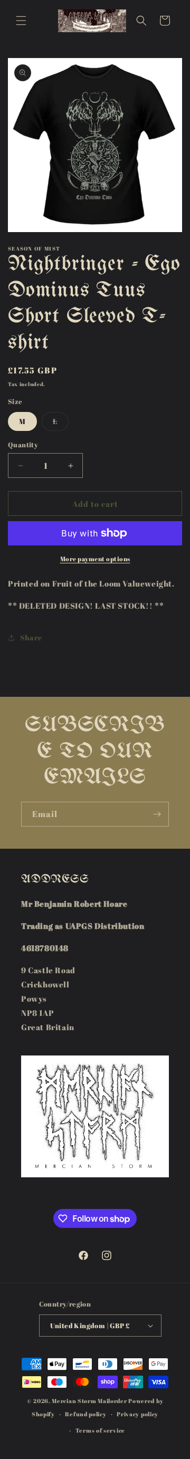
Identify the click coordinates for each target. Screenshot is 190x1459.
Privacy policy (137, 1414)
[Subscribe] (156, 814)
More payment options (95, 558)
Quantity (23, 444)
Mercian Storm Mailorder (89, 1401)
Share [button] (31, 637)
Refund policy (85, 1414)
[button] (21, 20)
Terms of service (100, 1430)
